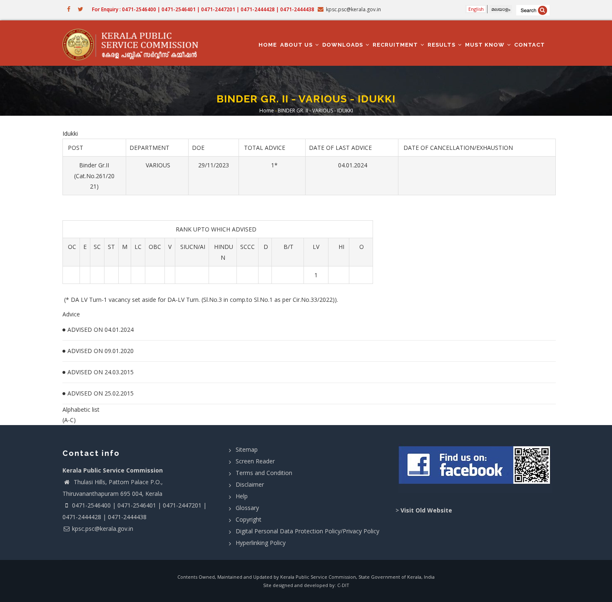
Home (268, 45)
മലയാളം (500, 9)
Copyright (248, 519)
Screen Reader (255, 461)
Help (242, 496)
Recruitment (396, 45)
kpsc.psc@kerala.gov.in (102, 528)
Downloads (343, 45)
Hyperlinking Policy (261, 543)
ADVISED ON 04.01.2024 (100, 329)
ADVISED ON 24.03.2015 (100, 372)
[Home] (134, 43)
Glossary (247, 508)
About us (297, 45)
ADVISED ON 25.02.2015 (100, 393)
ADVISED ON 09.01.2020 (100, 351)
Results (442, 45)
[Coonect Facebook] (476, 468)
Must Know (485, 45)
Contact (529, 45)
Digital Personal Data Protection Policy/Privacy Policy (307, 531)
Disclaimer (250, 484)
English (476, 9)
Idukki (70, 133)
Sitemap (247, 449)
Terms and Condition (264, 473)
